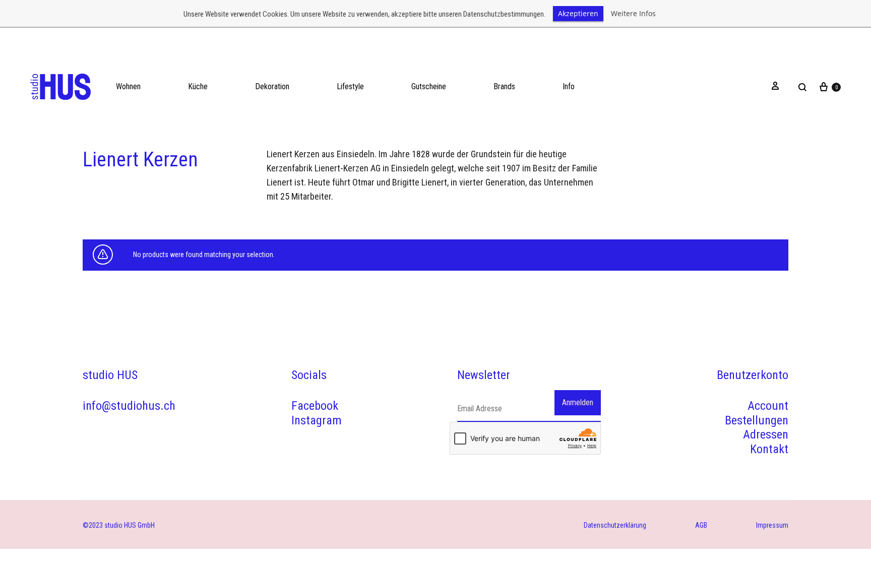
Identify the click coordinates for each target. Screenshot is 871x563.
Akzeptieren (578, 13)
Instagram (316, 420)
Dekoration (272, 86)
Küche (198, 86)
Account (768, 406)
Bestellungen (756, 420)
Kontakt (769, 449)
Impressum (772, 525)
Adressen (765, 434)
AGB (701, 525)
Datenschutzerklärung (615, 525)
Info (569, 86)
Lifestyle (350, 86)
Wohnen (128, 86)
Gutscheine (428, 86)
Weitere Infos (633, 13)
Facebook (314, 406)
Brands (504, 86)
